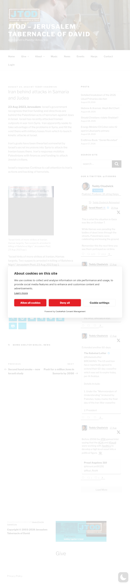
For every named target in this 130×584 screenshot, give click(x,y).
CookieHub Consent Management (70, 311)
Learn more (21, 293)
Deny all (65, 302)
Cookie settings (99, 302)
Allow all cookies (30, 302)
